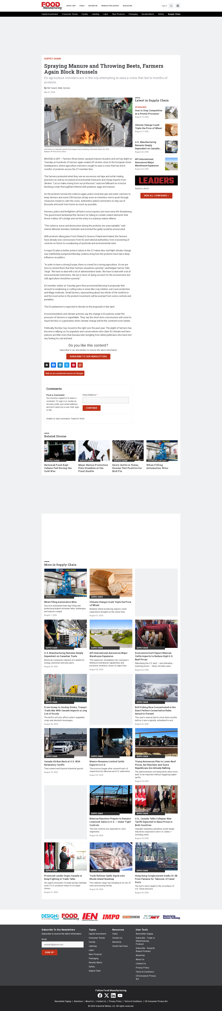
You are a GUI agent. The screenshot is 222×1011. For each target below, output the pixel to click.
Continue (91, 408)
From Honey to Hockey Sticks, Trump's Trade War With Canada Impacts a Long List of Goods (65, 710)
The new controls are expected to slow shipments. (108, 830)
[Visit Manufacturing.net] (151, 917)
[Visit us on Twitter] (106, 995)
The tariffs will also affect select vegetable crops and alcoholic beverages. (64, 718)
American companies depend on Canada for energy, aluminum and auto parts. (64, 661)
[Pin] (73, 365)
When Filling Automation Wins (157, 467)
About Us (89, 1001)
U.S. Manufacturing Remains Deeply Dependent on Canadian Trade (148, 145)
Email (44, 939)
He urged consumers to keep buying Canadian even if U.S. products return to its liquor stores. (65, 886)
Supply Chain (52, 58)
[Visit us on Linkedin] (113, 995)
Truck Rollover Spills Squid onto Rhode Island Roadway (107, 877)
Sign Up (49, 952)
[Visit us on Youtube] (120, 995)
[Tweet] (66, 365)
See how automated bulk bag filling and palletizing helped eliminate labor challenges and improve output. (65, 608)
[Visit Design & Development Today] (50, 916)
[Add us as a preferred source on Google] (80, 365)
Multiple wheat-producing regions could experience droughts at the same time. (108, 610)
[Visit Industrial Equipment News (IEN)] (90, 916)
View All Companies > (156, 195)
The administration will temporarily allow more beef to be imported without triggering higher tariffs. (156, 775)
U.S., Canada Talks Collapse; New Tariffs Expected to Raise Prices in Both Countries (154, 821)
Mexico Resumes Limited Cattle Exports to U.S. (107, 763)
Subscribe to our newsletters (88, 356)
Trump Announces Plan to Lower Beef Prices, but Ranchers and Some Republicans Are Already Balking (155, 764)
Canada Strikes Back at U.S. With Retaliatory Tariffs (62, 763)
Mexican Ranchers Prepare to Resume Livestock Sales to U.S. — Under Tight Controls (110, 821)
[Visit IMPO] (111, 916)
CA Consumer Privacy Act (156, 1001)
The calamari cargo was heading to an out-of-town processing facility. (110, 884)
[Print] (46, 365)
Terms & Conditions (133, 1001)
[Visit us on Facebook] (100, 995)
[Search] (171, 5)
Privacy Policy (115, 1001)
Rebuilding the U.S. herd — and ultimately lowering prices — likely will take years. (154, 664)
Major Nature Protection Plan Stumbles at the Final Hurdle (93, 468)
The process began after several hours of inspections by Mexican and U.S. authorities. (110, 770)
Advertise (78, 1001)
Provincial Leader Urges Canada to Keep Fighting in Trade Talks (63, 877)
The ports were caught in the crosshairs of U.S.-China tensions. (154, 887)
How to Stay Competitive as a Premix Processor (148, 112)
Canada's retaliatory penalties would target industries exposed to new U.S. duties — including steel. (154, 832)
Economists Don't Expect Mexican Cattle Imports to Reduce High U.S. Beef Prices (154, 656)
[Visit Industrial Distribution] (131, 917)
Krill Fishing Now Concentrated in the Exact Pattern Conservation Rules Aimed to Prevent (155, 710)
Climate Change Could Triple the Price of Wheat (148, 127)
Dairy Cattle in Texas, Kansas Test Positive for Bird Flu (127, 468)
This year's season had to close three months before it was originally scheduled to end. (156, 718)
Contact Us (101, 1001)
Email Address (90, 395)
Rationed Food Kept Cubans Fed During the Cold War (58, 468)
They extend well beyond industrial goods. (63, 768)
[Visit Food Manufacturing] (70, 916)
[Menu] (177, 5)
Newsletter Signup (63, 1001)
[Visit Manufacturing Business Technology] (171, 916)
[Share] (53, 365)
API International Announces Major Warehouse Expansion (147, 162)
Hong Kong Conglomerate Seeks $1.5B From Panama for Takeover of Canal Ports (156, 879)
